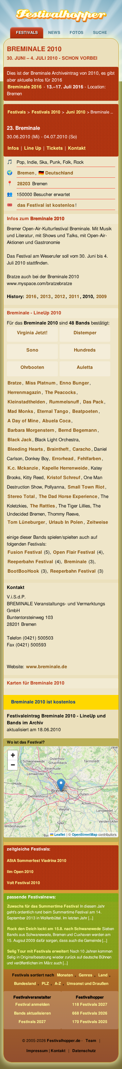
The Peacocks (60, 392)
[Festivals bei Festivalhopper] (61, 13)
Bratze (14, 383)
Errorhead (63, 459)
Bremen (25, 173)
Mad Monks (20, 411)
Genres (85, 975)
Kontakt (77, 148)
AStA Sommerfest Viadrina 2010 (36, 861)
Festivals (27, 33)
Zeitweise (97, 522)
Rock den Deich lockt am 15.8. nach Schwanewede (54, 929)
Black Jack (19, 440)
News (54, 33)
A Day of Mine (22, 421)
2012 (60, 296)
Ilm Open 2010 (20, 872)
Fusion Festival (24, 552)
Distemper (85, 333)
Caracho (82, 449)
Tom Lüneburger (26, 522)
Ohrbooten (32, 367)
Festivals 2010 (46, 112)
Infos (13, 148)
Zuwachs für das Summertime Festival (43, 906)
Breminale (75, 562)
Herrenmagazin (24, 392)
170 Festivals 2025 (89, 1022)
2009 (101, 296)
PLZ (45, 984)
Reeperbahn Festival (30, 562)
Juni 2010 (75, 112)
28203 (23, 184)
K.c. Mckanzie (22, 468)
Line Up (32, 148)
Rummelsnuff (64, 402)
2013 (45, 296)
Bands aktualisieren (32, 1013)
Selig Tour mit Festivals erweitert (38, 951)
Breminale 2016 (24, 87)
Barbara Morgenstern (30, 430)
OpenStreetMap (84, 834)
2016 (31, 296)
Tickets (55, 148)
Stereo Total (21, 496)
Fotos (76, 33)
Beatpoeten (85, 411)
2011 (74, 296)
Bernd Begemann (77, 430)
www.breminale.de (46, 667)
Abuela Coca (56, 421)
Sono (32, 350)
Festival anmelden (32, 1004)
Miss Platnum (40, 383)
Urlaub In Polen (66, 522)
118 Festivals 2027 (89, 1004)
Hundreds (85, 350)
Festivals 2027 (32, 1022)
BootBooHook (23, 571)
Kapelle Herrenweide (65, 468)
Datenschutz (84, 1051)
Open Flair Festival (74, 552)
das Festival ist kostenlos (46, 205)
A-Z (58, 984)
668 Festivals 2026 (89, 1013)
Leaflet (59, 834)
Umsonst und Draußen (87, 984)
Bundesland (25, 984)
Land (102, 975)
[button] (61, 785)
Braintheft (58, 449)
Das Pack (93, 402)
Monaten (65, 975)
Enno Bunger (74, 383)
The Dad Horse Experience (68, 496)
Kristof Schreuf (63, 477)
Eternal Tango (52, 411)
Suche (100, 33)
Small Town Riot (86, 487)
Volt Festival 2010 (23, 883)
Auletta (85, 367)
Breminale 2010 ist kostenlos (43, 702)
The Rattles (42, 506)
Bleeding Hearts (25, 449)
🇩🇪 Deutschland (55, 173)
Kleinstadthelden (26, 402)
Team (91, 1041)
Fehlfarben (89, 459)
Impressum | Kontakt (45, 1051)
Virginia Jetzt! (32, 333)
